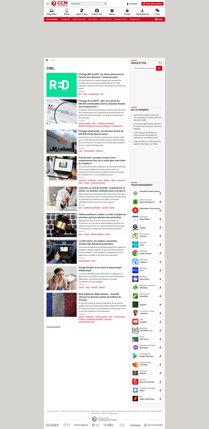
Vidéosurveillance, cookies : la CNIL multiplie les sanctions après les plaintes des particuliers (102, 216)
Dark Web (108, 319)
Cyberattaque (94, 94)
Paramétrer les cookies (124, 411)
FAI (102, 94)
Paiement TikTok (106, 19)
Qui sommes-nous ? (53, 411)
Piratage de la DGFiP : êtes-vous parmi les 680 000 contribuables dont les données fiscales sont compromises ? (101, 104)
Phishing (99, 151)
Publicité (81, 411)
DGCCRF (94, 287)
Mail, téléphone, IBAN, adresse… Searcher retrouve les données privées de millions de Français (99, 297)
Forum (157, 14)
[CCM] (59, 4)
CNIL (85, 94)
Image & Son (97, 14)
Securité (127, 14)
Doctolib (105, 208)
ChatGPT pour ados (79, 19)
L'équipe (63, 411)
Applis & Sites (81, 14)
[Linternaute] (81, 425)
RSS (148, 411)
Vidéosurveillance (97, 234)
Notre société (72, 411)
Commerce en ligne (98, 183)
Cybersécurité (116, 126)
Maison (112, 14)
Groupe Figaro (96, 413)
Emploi (160, 19)
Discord (81, 317)
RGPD (111, 208)
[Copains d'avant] (109, 425)
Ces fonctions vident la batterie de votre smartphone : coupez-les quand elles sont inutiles (147, 117)
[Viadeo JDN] (122, 425)
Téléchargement (142, 14)
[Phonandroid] (153, 425)
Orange (81, 287)
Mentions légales (156, 411)
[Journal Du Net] (66, 425)
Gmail (99, 180)
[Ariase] (135, 425)
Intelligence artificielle (105, 123)
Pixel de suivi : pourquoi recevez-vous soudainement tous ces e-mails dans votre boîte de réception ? (101, 160)
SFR (80, 94)
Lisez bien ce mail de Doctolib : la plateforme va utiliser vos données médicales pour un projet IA (101, 189)
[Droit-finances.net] (96, 425)
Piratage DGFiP (134, 19)
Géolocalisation (84, 261)
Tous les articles (53, 327)
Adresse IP (121, 180)
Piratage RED (65, 19)
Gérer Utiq (136, 411)
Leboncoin (82, 180)
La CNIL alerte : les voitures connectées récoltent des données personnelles (97, 242)
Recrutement (96, 411)
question (154, 4)
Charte (143, 411)
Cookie (86, 183)
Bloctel (101, 287)
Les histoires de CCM (86, 322)
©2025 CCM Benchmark (110, 413)
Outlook (106, 180)
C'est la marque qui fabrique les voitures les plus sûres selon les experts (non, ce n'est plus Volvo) (146, 135)
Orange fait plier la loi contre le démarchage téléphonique (99, 269)
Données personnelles (108, 411)
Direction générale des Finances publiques (94, 126)
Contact (87, 411)
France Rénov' (93, 19)
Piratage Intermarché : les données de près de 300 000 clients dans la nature (100, 132)
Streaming (92, 180)
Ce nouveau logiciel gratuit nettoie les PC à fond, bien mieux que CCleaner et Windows (148, 126)
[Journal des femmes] (52, 425)
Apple (113, 180)
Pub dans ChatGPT (120, 19)
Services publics (84, 123)
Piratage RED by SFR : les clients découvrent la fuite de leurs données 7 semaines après (101, 75)
